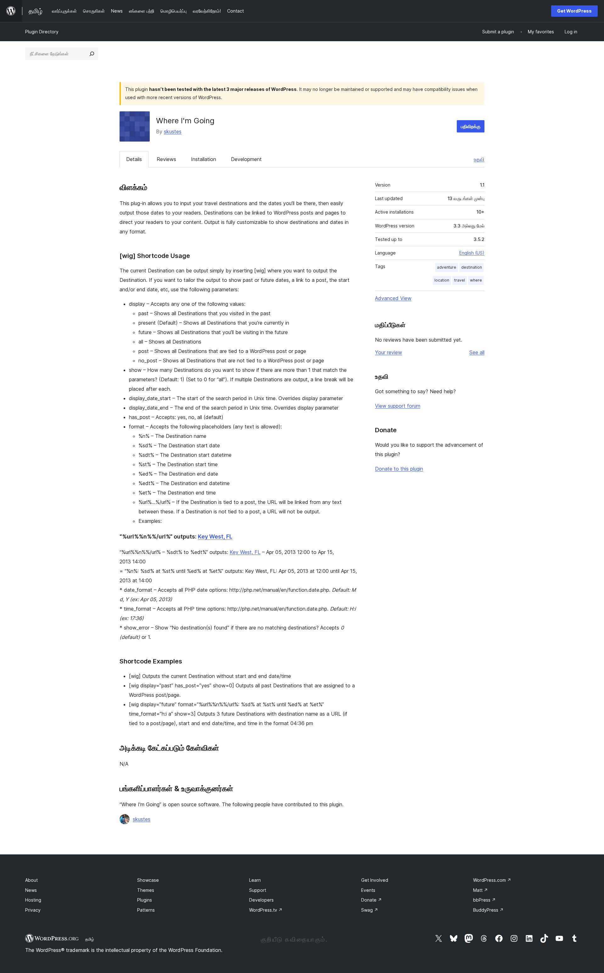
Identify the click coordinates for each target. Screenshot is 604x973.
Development (246, 159)
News (31, 890)
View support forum (397, 406)
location (441, 280)
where (476, 280)
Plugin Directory (42, 31)
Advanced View (393, 298)
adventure (446, 267)
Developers (261, 900)
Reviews (166, 159)
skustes (173, 131)
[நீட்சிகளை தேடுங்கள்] (92, 54)
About (31, 880)
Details (134, 159)
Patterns (146, 910)
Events (368, 890)
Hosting (33, 900)
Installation (203, 159)
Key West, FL (215, 536)
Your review (388, 352)
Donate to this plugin (399, 469)
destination (471, 267)
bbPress (484, 900)
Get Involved (374, 880)
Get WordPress (574, 11)
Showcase (148, 880)
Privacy (33, 910)
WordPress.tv (265, 910)
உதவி (479, 159)
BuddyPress (488, 910)
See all (476, 352)
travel (459, 280)
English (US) (471, 252)
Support (257, 890)
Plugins (144, 900)
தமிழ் (89, 939)
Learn (255, 880)
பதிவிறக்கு (470, 126)
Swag (369, 910)
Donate (371, 900)
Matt (480, 890)
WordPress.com (492, 880)
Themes (145, 890)
